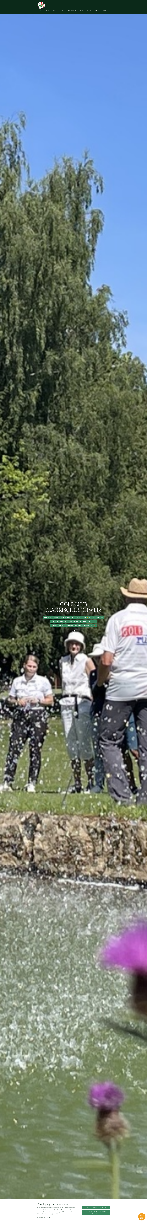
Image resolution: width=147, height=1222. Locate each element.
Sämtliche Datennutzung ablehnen (96, 1212)
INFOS (81, 10)
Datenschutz (47, 1217)
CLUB (47, 10)
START (40, 10)
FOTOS (89, 10)
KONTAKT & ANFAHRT (101, 10)
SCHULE (62, 10)
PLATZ (54, 10)
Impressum (40, 1217)
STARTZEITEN (72, 10)
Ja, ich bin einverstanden (96, 1207)
